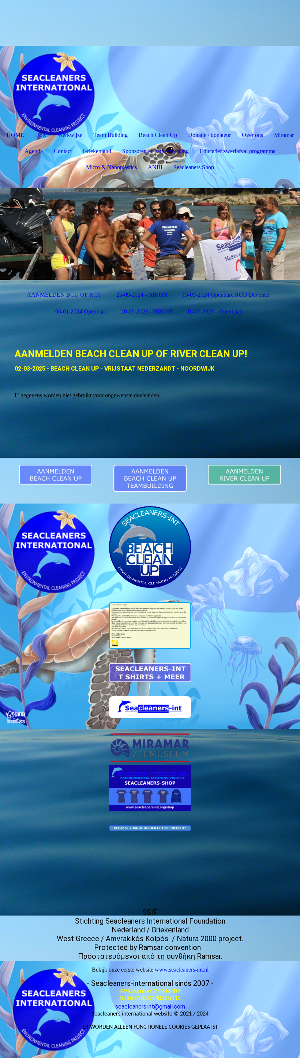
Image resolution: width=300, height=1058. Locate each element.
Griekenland (97, 151)
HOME (15, 135)
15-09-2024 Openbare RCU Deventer (226, 295)
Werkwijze (69, 135)
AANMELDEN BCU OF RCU (64, 295)
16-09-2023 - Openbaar (214, 311)
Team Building (110, 135)
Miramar (284, 135)
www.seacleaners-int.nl (182, 969)
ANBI (155, 167)
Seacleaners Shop (193, 167)
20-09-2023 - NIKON (146, 311)
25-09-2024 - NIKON (142, 295)
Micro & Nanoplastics (111, 167)
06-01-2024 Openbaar (80, 311)
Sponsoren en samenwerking (155, 151)
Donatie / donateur (209, 135)
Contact (63, 151)
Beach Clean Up (158, 135)
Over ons (252, 135)
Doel (40, 135)
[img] (150, 234)
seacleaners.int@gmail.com (150, 1006)
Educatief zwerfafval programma (237, 151)
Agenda (34, 151)
